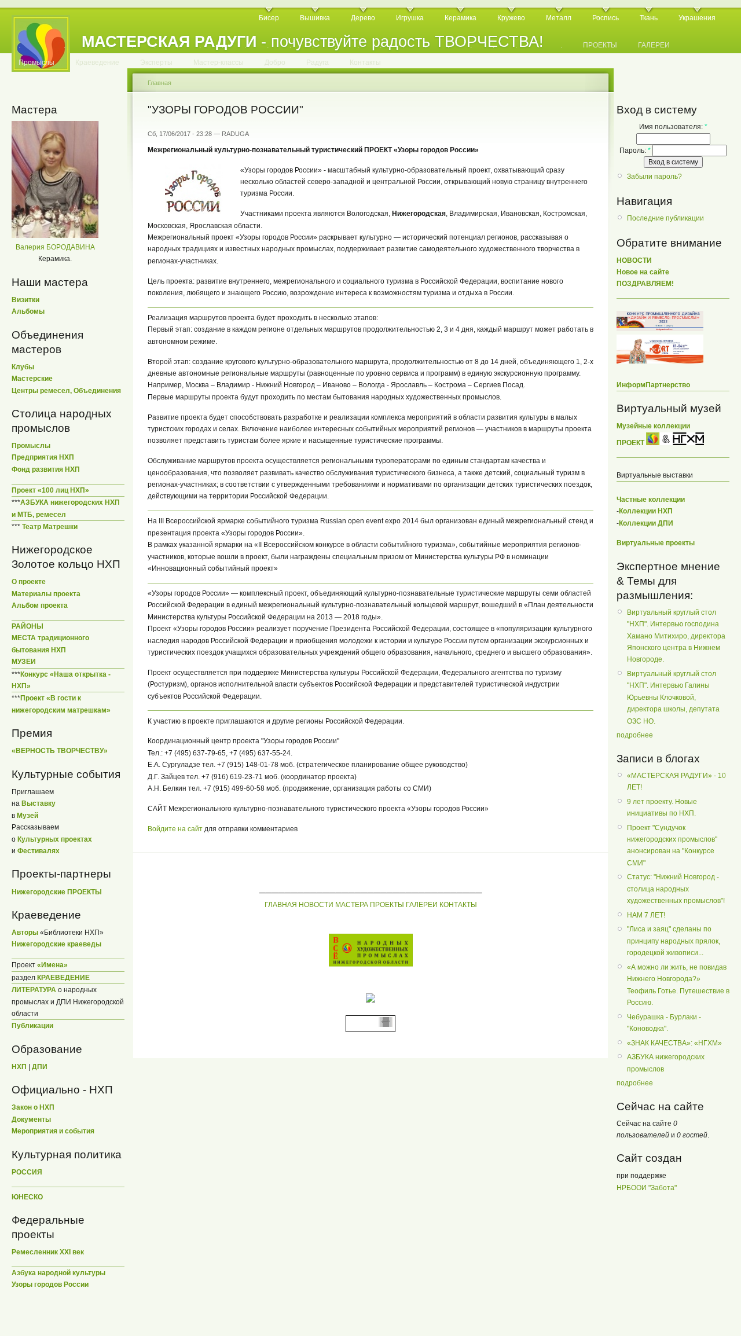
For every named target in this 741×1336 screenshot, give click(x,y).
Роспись (605, 18)
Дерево (363, 18)
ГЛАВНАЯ (281, 905)
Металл (558, 18)
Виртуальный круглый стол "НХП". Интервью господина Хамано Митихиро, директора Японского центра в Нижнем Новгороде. (676, 636)
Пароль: (635, 150)
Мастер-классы (218, 62)
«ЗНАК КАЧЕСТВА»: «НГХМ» (674, 1043)
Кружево (511, 18)
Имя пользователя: (673, 127)
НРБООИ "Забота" (647, 1188)
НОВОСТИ (316, 905)
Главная (159, 82)
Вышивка (315, 18)
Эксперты (156, 62)
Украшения (697, 18)
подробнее (635, 735)
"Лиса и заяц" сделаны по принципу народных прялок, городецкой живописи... (673, 941)
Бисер (269, 18)
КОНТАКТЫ (458, 905)
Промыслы (36, 62)
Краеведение (97, 62)
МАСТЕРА (351, 905)
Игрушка (410, 18)
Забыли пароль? (654, 176)
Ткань (649, 18)
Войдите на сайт (175, 829)
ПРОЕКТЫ (600, 45)
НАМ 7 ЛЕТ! (646, 915)
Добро (275, 62)
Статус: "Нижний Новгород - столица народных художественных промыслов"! (676, 889)
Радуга (317, 62)
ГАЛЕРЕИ (654, 45)
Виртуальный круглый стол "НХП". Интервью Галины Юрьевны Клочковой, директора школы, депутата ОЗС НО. (673, 697)
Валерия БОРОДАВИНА (55, 247)
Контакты (365, 62)
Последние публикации (665, 218)
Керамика (460, 18)
